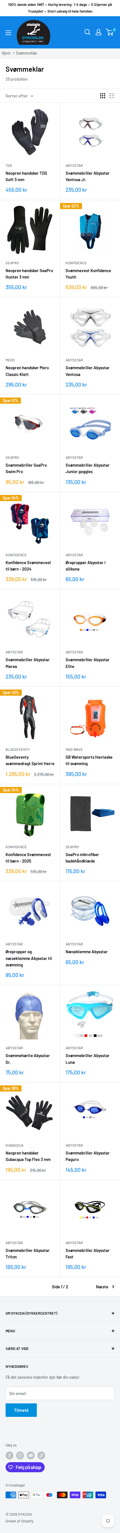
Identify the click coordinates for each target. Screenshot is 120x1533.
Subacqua (14, 1145)
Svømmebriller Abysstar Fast (88, 1253)
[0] (109, 32)
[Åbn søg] (88, 32)
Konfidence (76, 263)
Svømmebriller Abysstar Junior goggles (88, 468)
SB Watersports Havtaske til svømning (89, 760)
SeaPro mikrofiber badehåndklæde (82, 857)
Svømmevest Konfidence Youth (88, 273)
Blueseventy (18, 749)
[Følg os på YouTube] (31, 1455)
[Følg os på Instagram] (20, 1455)
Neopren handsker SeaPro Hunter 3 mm (29, 273)
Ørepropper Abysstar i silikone (85, 565)
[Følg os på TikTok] (41, 1455)
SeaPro (12, 263)
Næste (102, 1286)
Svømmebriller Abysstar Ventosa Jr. (88, 176)
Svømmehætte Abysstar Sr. (28, 1058)
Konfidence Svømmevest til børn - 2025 (28, 857)
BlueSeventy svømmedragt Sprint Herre (30, 760)
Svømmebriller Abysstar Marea (28, 663)
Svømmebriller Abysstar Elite (88, 663)
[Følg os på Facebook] (9, 1455)
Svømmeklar (26, 53)
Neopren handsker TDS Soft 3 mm (26, 176)
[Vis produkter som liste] (111, 95)
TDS (9, 165)
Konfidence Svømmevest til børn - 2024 (28, 565)
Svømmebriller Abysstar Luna (88, 1058)
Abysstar (74, 165)
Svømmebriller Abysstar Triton (28, 1253)
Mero (10, 360)
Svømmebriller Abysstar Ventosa (88, 371)
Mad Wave (74, 749)
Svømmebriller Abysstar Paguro (88, 1156)
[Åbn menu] (8, 33)
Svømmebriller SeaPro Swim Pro (26, 468)
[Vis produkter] (102, 95)
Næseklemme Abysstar (87, 951)
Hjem (6, 53)
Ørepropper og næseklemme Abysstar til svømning (29, 958)
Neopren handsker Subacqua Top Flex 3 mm (28, 1156)
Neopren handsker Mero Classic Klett (27, 371)
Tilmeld (21, 1410)
